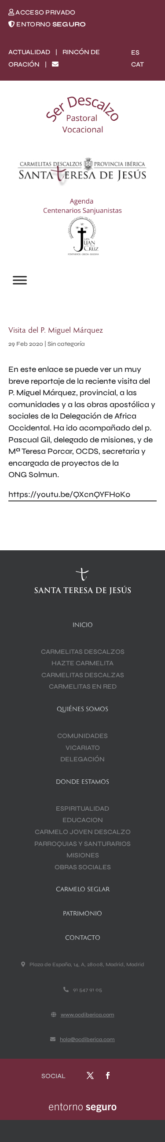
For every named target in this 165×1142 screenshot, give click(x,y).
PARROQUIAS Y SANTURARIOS (82, 844)
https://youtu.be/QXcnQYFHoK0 (69, 494)
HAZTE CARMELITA (82, 663)
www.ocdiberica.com (87, 1015)
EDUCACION (82, 820)
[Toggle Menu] (20, 280)
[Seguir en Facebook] (108, 1075)
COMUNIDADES (82, 736)
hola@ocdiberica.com (87, 1039)
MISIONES (82, 855)
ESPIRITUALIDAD (82, 808)
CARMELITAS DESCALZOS (83, 652)
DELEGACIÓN (82, 759)
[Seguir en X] (90, 1075)
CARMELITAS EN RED (83, 686)
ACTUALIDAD (29, 52)
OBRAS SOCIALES (83, 867)
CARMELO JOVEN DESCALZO (83, 832)
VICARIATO (83, 748)
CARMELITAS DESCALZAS (82, 675)
